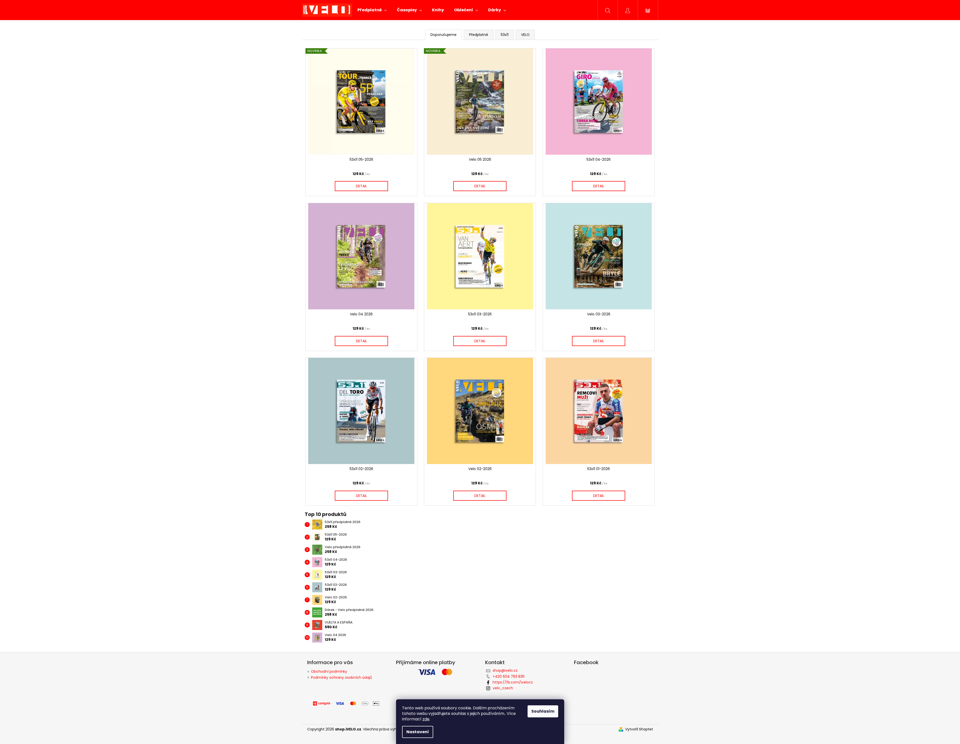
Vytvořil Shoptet (639, 729)
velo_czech (503, 688)
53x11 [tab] (504, 34)
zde (425, 719)
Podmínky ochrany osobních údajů (341, 677)
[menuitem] (372, 10)
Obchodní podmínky (329, 671)
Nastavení (417, 732)
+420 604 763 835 (509, 676)
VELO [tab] (525, 34)
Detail (361, 186)
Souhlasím (542, 711)
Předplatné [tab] (478, 34)
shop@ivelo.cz (505, 670)
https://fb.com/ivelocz (513, 682)
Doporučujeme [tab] (443, 34)
